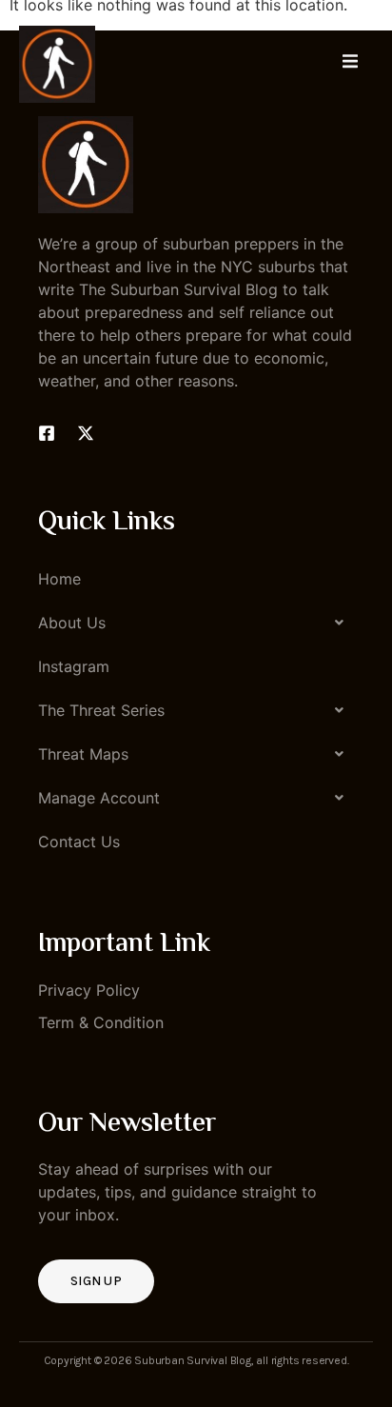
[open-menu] (350, 64)
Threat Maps (83, 753)
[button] (196, 622)
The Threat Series (101, 710)
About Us (72, 622)
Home (59, 578)
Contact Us (79, 841)
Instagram (73, 666)
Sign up (96, 1281)
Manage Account (99, 797)
